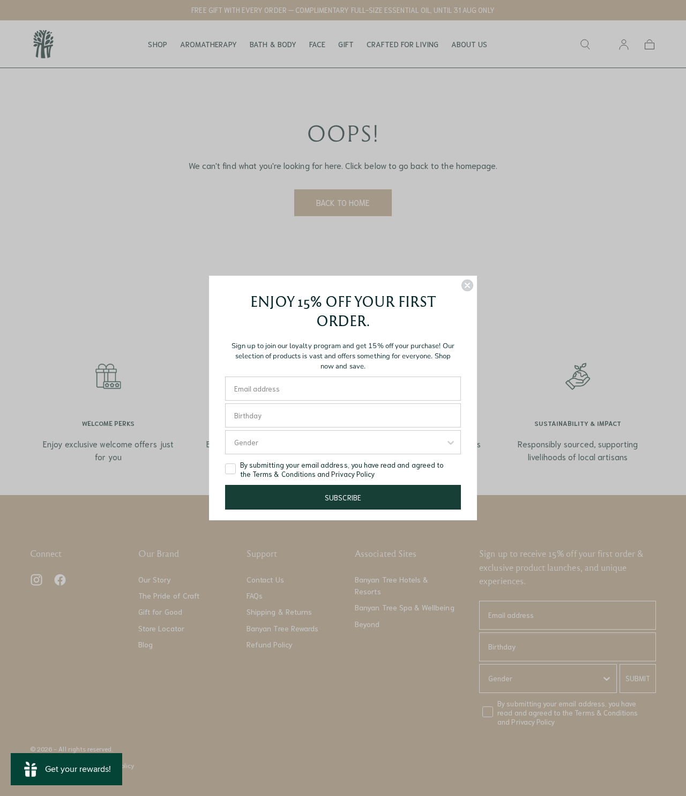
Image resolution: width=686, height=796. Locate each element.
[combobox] (339, 442)
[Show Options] (450, 442)
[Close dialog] (467, 285)
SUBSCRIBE (343, 497)
